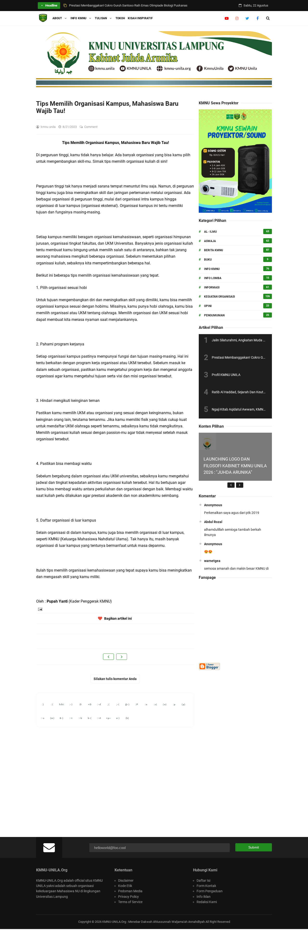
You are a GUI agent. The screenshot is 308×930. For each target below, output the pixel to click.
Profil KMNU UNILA (226, 375)
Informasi (212, 287)
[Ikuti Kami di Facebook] (257, 18)
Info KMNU (212, 269)
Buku (208, 259)
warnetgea (212, 561)
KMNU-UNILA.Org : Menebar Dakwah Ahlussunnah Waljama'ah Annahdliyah (153, 922)
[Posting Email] (39, 608)
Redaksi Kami (207, 902)
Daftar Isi (203, 880)
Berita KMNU (213, 250)
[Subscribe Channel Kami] (226, 18)
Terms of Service (130, 902)
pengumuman (214, 315)
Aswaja (210, 241)
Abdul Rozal (213, 522)
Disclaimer (126, 880)
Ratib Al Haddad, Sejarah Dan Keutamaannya (245, 392)
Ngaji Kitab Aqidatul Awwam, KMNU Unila (243, 409)
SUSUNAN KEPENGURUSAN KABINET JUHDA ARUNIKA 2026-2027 (114, 6)
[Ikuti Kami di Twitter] (247, 18)
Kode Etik (125, 886)
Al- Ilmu (210, 231)
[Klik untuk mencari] (268, 18)
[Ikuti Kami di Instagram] (237, 18)
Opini (208, 306)
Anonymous (213, 505)
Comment (91, 127)
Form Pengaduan (210, 891)
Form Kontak (206, 886)
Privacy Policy (128, 897)
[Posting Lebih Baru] (108, 657)
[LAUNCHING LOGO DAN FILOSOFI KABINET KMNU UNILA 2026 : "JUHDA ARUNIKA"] (207, 441)
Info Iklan (204, 897)
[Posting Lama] (121, 657)
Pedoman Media (130, 891)
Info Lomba (212, 278)
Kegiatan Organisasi (219, 296)
